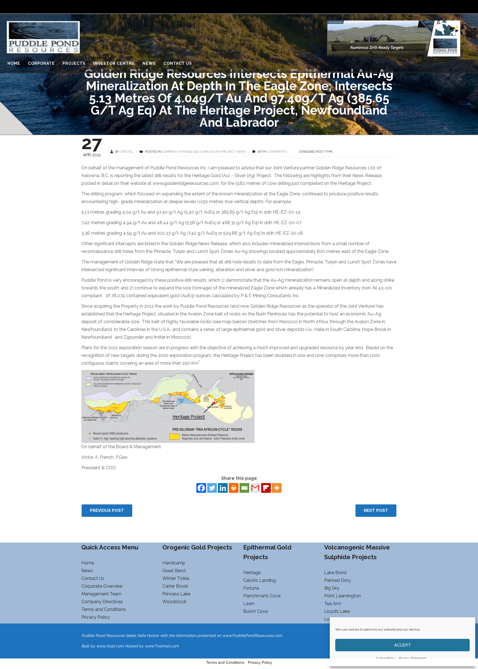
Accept (402, 645)
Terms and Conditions (225, 662)
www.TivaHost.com (162, 646)
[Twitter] (212, 488)
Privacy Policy (260, 662)
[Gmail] (255, 488)
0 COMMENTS (277, 152)
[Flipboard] (266, 488)
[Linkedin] (223, 488)
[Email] (244, 488)
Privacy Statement (412, 658)
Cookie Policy (386, 658)
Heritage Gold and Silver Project (206, 152)
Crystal (126, 152)
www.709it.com (110, 646)
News (241, 152)
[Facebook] (201, 488)
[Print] (233, 488)
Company (169, 152)
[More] (277, 488)
